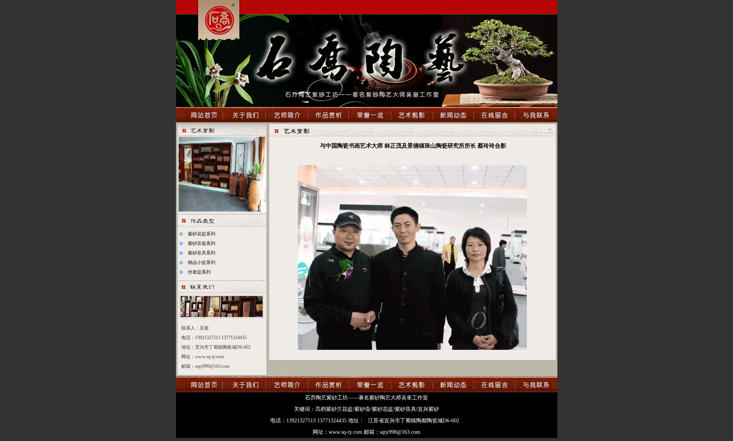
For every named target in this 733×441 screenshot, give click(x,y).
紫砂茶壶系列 (201, 243)
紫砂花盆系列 (201, 234)
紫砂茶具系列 (201, 253)
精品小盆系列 (201, 262)
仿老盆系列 (199, 272)
